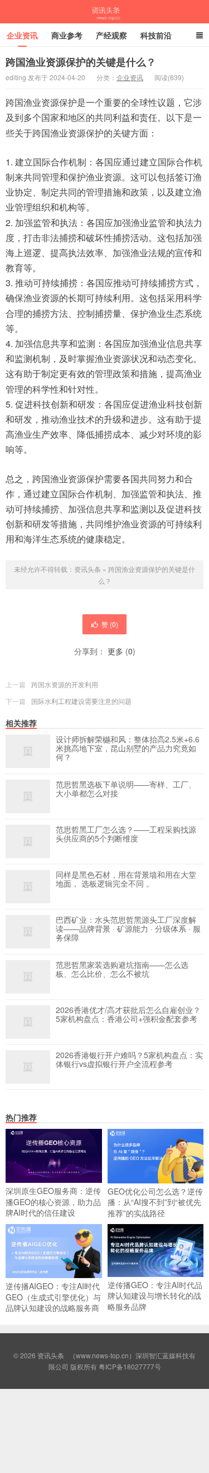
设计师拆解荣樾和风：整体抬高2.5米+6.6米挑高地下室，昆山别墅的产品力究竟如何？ (128, 748)
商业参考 (66, 35)
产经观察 (111, 35)
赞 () (109, 624)
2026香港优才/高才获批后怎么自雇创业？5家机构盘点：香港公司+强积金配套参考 (128, 1014)
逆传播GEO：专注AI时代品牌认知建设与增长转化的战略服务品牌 (155, 1295)
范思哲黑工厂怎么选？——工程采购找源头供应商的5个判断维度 (126, 834)
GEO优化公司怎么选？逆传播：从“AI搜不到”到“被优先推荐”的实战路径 (155, 1202)
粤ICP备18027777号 (130, 1366)
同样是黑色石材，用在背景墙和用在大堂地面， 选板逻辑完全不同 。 (126, 879)
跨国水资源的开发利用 (64, 684)
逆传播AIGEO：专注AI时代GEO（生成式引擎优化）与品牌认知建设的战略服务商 (53, 1296)
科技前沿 (156, 35)
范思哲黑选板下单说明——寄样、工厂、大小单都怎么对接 (126, 789)
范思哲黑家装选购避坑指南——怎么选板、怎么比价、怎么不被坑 (122, 969)
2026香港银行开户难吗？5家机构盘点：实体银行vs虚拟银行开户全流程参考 (129, 1059)
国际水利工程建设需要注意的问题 (81, 701)
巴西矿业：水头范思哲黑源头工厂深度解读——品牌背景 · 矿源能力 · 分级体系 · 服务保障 (128, 929)
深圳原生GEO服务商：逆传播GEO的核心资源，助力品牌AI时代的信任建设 (53, 1201)
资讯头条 (105, 11)
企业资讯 (22, 35)
